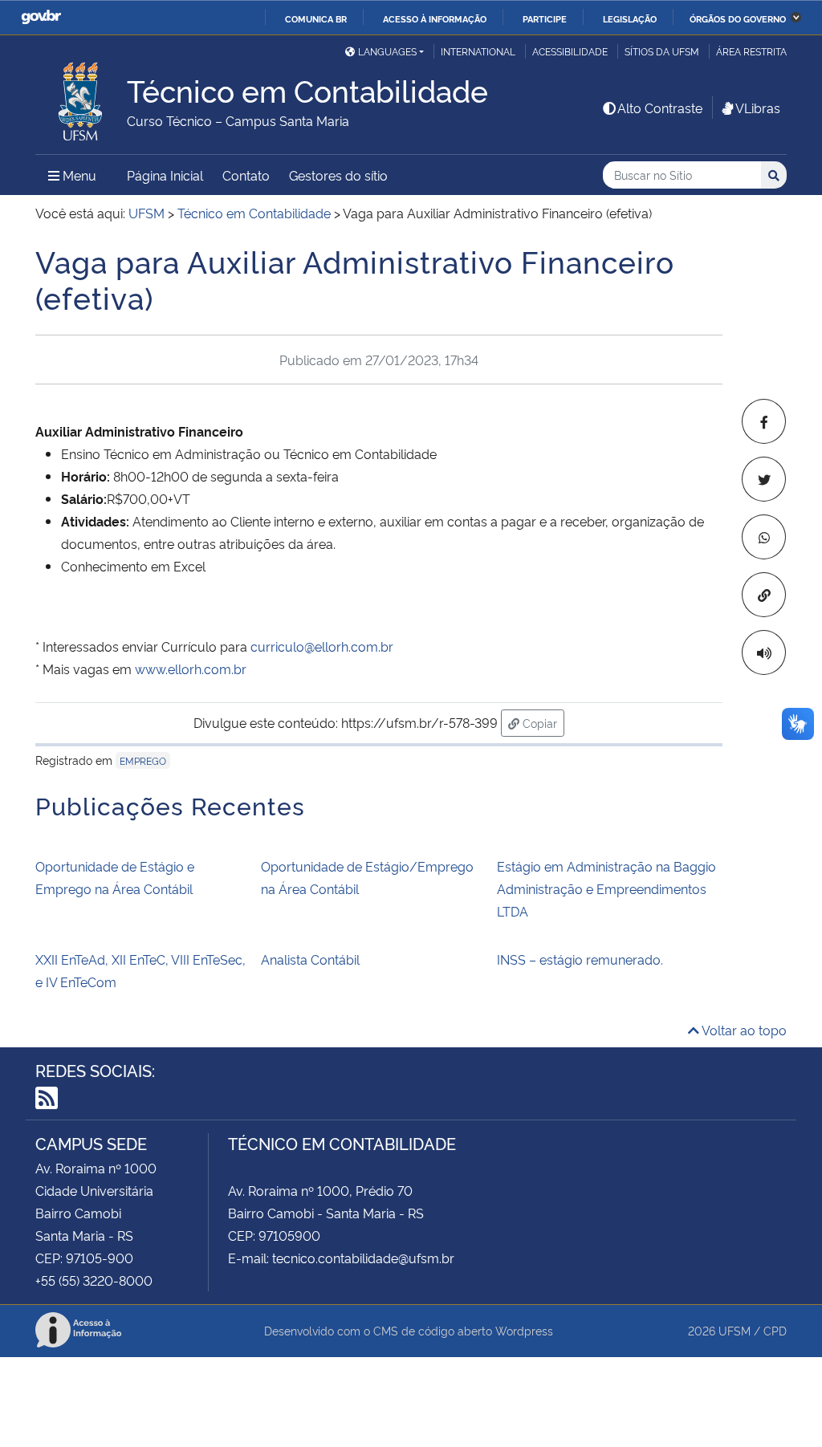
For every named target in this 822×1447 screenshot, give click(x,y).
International (478, 51)
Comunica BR (316, 18)
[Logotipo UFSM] (81, 97)
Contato (246, 175)
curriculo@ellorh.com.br (321, 646)
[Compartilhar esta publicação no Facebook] (764, 421)
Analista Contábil (310, 959)
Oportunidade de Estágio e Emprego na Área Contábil (114, 877)
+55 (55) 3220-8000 (94, 1280)
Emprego (143, 760)
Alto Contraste (659, 107)
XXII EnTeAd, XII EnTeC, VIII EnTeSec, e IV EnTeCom (140, 970)
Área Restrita (751, 51)
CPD (775, 1330)
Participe (545, 18)
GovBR (41, 17)
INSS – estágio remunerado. (580, 959)
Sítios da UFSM (662, 51)
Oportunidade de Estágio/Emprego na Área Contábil (367, 877)
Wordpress (524, 1330)
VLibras (757, 107)
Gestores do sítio (338, 175)
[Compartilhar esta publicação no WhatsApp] (764, 536)
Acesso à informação (434, 18)
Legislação (630, 18)
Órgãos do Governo (738, 18)
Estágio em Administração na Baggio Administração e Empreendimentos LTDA (606, 888)
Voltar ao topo (743, 1030)
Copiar (541, 722)
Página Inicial (165, 175)
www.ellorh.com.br (190, 668)
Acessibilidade (570, 51)
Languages (387, 51)
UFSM (734, 1330)
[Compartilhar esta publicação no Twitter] (764, 479)
